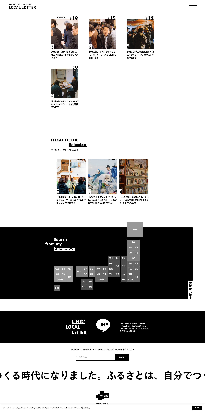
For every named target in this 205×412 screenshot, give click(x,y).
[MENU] (192, 6)
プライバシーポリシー (72, 408)
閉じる (197, 408)
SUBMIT (122, 357)
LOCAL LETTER (22, 7)
